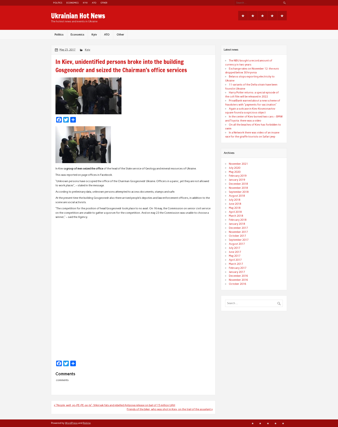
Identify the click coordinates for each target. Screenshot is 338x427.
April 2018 (235, 212)
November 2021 (238, 163)
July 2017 (234, 247)
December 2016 (238, 275)
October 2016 (237, 283)
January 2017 (237, 272)
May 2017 (234, 255)
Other (104, 2)
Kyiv (85, 2)
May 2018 (234, 207)
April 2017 (235, 259)
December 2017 (238, 227)
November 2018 (238, 187)
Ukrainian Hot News (78, 16)
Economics (72, 2)
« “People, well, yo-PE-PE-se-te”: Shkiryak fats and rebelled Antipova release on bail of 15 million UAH (114, 405)
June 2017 (235, 252)
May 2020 (234, 171)
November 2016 (238, 279)
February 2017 (237, 268)
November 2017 (238, 232)
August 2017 (237, 243)
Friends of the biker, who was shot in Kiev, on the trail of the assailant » (170, 409)
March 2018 (236, 215)
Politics (57, 2)
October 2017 (237, 235)
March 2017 (236, 263)
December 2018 (238, 183)
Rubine (86, 423)
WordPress (71, 423)
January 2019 (237, 179)
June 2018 (235, 203)
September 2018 (239, 191)
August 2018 (237, 195)
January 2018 (237, 223)
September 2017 (239, 239)
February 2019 (237, 175)
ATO (94, 2)
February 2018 (237, 219)
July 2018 (234, 199)
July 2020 (234, 167)
